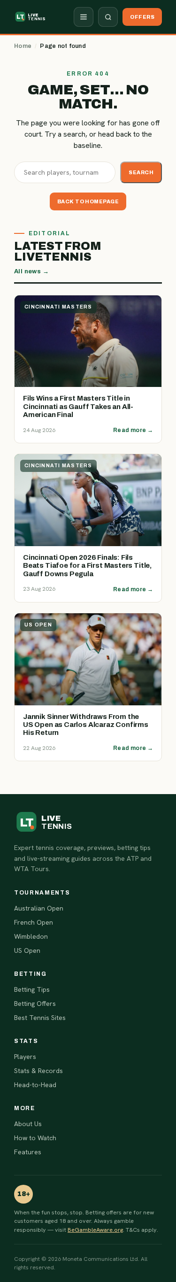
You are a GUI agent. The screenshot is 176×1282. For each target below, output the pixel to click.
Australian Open (38, 908)
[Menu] (83, 17)
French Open (33, 922)
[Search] (108, 17)
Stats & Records (38, 1070)
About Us (28, 1124)
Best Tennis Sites (40, 1017)
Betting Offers (35, 1003)
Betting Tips (32, 989)
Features (27, 1152)
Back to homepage (88, 201)
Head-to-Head (35, 1085)
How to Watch (35, 1138)
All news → (31, 271)
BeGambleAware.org (95, 1230)
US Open (27, 950)
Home (22, 46)
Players (25, 1056)
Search (141, 172)
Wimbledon (31, 936)
